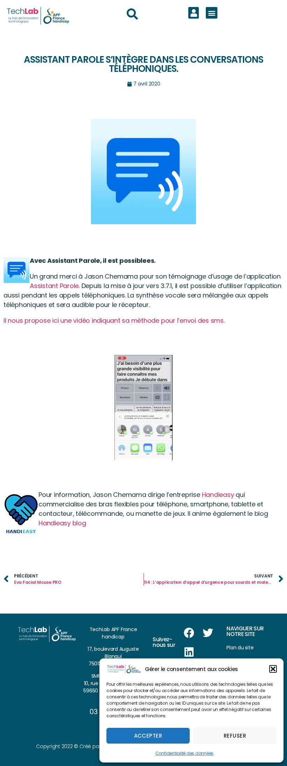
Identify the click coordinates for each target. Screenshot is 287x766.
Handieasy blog (62, 523)
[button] (273, 668)
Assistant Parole (54, 285)
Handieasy (218, 494)
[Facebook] (189, 633)
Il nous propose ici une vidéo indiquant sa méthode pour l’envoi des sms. (114, 320)
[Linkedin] (189, 652)
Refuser (235, 735)
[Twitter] (208, 633)
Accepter (148, 735)
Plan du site (239, 647)
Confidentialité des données (184, 753)
